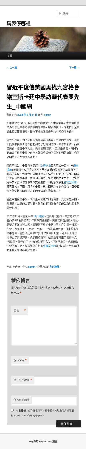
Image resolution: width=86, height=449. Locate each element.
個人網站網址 (21, 399)
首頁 (9, 55)
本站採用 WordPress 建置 (43, 441)
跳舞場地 (45, 165)
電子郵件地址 (23, 380)
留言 (20, 310)
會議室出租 (70, 182)
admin (47, 114)
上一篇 (12, 67)
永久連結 (54, 266)
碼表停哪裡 (19, 23)
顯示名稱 (20, 360)
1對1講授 (38, 216)
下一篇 (74, 67)
